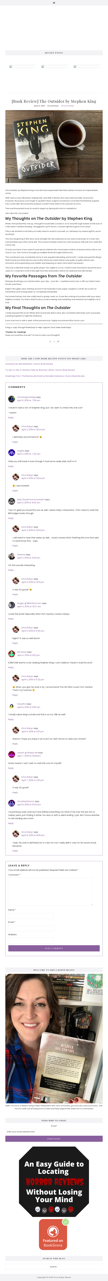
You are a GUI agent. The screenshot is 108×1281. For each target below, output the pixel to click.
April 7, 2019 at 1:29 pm (33, 780)
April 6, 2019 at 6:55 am (28, 707)
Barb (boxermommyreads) (30, 499)
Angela (20, 450)
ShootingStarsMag (26, 397)
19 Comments (67, 105)
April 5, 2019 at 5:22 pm (33, 679)
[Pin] (57, 341)
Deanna (21, 554)
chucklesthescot (25, 801)
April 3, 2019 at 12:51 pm (33, 582)
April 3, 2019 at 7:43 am (28, 453)
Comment (14, 874)
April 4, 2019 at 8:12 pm (28, 655)
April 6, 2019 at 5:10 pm (33, 731)
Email (11, 922)
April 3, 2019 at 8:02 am (28, 502)
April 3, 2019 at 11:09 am (28, 557)
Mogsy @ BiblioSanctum (29, 603)
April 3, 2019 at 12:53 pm (33, 530)
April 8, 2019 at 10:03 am (29, 804)
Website (12, 934)
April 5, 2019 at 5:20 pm (33, 630)
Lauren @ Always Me (27, 752)
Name (12, 909)
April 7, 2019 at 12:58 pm (29, 755)
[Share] (49, 341)
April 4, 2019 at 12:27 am (29, 606)
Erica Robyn (27, 426)
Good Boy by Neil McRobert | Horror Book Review (29, 364)
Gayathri (21, 704)
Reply (11, 417)
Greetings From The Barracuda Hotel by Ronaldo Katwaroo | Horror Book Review (45, 376)
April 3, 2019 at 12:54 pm (33, 429)
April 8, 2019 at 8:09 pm (33, 835)
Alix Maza (21, 652)
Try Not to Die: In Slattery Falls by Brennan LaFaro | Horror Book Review (40, 370)
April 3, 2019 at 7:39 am (28, 400)
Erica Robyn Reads (54, 25)
